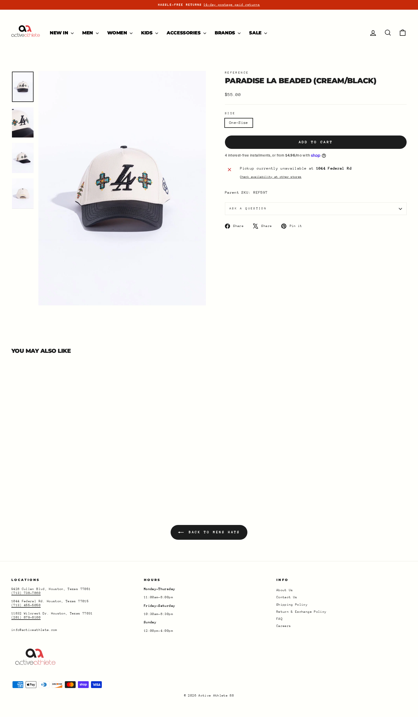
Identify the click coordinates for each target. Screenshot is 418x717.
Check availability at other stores (270, 177)
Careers (283, 626)
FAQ (279, 619)
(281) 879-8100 (26, 617)
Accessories (184, 33)
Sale (256, 33)
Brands (225, 33)
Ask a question (248, 208)
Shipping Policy (292, 604)
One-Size (238, 122)
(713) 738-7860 (26, 593)
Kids (147, 33)
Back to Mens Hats (213, 532)
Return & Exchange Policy (301, 612)
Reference (237, 72)
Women (118, 33)
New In (59, 33)
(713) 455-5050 (26, 605)
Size (230, 113)
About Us (284, 590)
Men (88, 33)
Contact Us (286, 597)
